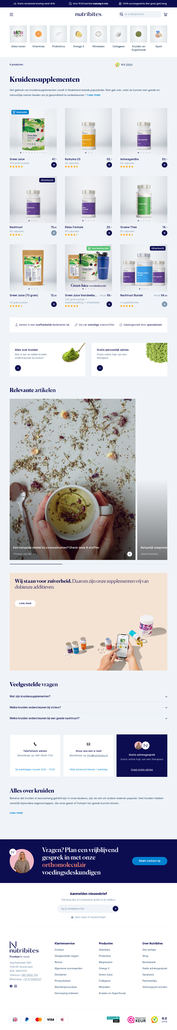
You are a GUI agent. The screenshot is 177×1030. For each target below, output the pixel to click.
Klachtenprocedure (66, 987)
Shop (145, 956)
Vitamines (104, 949)
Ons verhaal (149, 949)
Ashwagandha (129, 159)
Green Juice (17, 159)
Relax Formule (74, 227)
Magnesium (105, 962)
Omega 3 (104, 968)
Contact (59, 949)
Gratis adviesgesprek (154, 968)
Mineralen (104, 987)
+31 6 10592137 (32, 979)
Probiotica (105, 956)
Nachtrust (16, 227)
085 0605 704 (29, 975)
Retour (58, 962)
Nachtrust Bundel (131, 295)
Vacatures (148, 974)
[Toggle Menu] (11, 14)
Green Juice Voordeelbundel (82, 295)
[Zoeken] (121, 14)
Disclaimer (61, 974)
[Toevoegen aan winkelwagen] (54, 165)
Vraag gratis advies (142, 770)
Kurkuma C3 (72, 159)
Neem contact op (149, 861)
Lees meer (94, 95)
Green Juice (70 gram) (24, 295)
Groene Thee (128, 227)
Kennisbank (149, 962)
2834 (129, 64)
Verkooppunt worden (154, 987)
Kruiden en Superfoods (112, 993)
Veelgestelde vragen (67, 956)
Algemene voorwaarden (68, 968)
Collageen (105, 981)
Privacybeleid (62, 981)
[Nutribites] (88, 14)
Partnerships (149, 981)
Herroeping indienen (66, 993)
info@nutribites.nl (97, 755)
